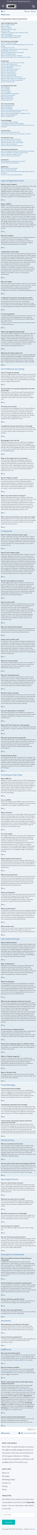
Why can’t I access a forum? (8, 72)
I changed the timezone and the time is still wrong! (14, 49)
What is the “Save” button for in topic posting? (13, 78)
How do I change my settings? (9, 43)
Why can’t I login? (5, 31)
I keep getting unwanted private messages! (12, 123)
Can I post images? (6, 92)
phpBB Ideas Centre (11, 1372)
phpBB (6, 451)
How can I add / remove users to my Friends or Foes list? (16, 134)
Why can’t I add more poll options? (10, 69)
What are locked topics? (7, 98)
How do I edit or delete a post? (9, 64)
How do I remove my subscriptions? (10, 156)
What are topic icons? (6, 100)
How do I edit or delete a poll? (9, 70)
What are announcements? (8, 95)
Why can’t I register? (6, 28)
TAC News (5, 1476)
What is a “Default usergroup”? (9, 115)
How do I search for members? (9, 144)
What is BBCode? (5, 87)
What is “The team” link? (7, 116)
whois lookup (26, 1390)
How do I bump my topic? (8, 82)
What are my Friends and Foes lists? (10, 132)
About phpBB (19, 1360)
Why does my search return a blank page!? (12, 142)
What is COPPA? (5, 26)
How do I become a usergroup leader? (11, 111)
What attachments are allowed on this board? (13, 161)
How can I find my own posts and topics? (12, 145)
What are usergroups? (7, 108)
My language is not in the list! (9, 51)
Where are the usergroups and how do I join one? (14, 110)
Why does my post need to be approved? (12, 80)
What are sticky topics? (7, 96)
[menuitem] (3, 11)
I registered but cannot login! (8, 29)
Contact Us (6, 1483)
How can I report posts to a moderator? (11, 77)
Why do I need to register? (8, 24)
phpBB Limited (14, 1356)
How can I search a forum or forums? (11, 139)
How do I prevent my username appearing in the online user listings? (17, 45)
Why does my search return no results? (11, 141)
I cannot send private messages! (9, 122)
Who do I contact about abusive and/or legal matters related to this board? (17, 172)
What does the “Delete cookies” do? (10, 37)
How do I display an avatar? (8, 54)
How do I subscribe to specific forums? (11, 154)
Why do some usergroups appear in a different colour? (15, 113)
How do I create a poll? (7, 67)
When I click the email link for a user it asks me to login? (16, 57)
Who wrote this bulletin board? (9, 168)
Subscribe (8, 1522)
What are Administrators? (7, 105)
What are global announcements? (10, 93)
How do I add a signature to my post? (11, 66)
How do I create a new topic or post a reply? (12, 62)
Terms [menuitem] (4, 1489)
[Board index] (11, 6)
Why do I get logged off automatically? (11, 36)
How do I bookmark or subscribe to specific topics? (14, 152)
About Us (5, 1473)
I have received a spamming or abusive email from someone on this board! (18, 125)
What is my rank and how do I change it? (12, 55)
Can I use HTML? (5, 89)
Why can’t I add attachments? (9, 74)
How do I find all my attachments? (10, 163)
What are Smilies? (5, 90)
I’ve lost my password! (7, 34)
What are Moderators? (7, 107)
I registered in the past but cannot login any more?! (14, 32)
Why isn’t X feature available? (8, 170)
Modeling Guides (8, 1479)
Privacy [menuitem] (5, 1486)
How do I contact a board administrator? (12, 174)
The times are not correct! (7, 47)
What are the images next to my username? (12, 52)
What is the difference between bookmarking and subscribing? (17, 151)
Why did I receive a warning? (8, 75)
